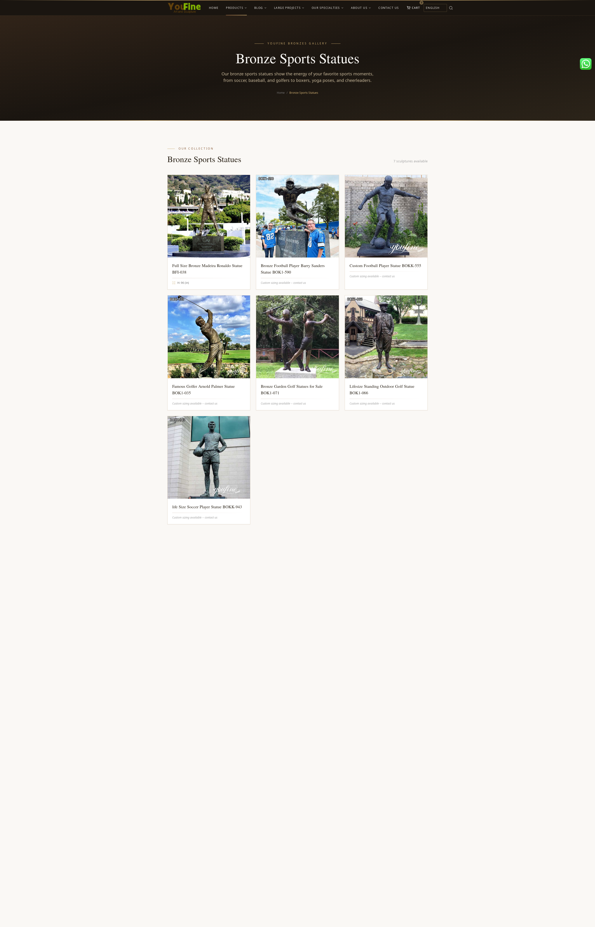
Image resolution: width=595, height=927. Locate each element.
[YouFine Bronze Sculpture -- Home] (184, 7)
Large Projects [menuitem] (287, 8)
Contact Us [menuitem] (388, 8)
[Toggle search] (451, 8)
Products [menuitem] (234, 8)
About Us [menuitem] (359, 8)
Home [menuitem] (214, 8)
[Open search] (457, 8)
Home (281, 93)
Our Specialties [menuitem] (326, 8)
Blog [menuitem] (258, 8)
